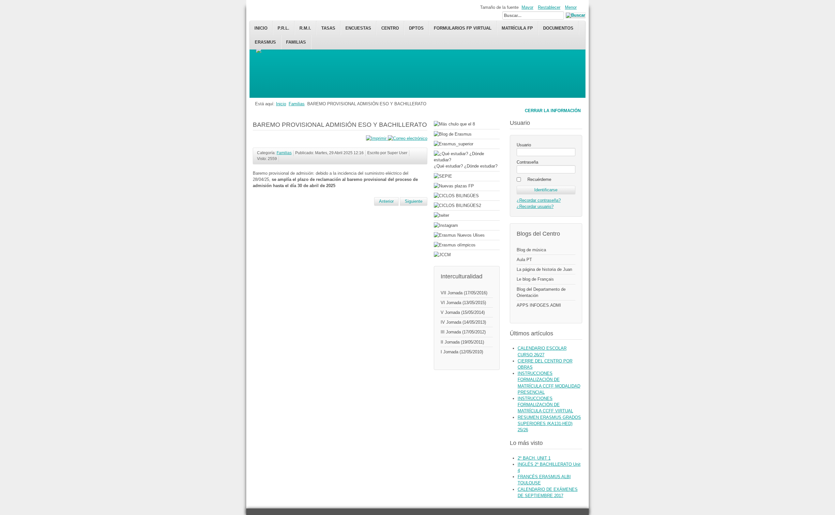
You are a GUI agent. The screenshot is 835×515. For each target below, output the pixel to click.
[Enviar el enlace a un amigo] (407, 138)
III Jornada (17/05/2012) (463, 332)
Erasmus (265, 42)
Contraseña (527, 162)
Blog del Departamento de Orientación (541, 292)
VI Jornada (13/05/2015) (463, 302)
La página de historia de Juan (544, 269)
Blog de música (531, 249)
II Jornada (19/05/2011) (462, 342)
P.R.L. (283, 28)
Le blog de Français (535, 279)
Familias (296, 42)
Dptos (416, 28)
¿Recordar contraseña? (539, 200)
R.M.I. (305, 28)
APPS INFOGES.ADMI (539, 305)
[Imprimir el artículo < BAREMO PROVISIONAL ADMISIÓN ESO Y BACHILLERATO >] (377, 138)
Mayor (527, 7)
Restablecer (549, 7)
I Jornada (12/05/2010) (462, 351)
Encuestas (358, 28)
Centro (390, 28)
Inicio (260, 28)
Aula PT (524, 259)
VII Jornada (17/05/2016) (464, 292)
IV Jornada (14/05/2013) (463, 322)
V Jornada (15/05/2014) (463, 312)
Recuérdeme (539, 179)
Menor (571, 7)
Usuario (524, 144)
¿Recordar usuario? (535, 206)
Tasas (328, 28)
